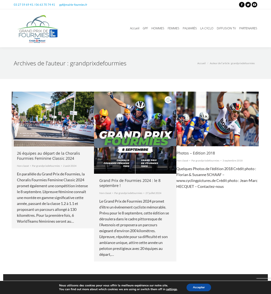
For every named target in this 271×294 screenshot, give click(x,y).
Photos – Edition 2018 (195, 153)
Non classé (23, 165)
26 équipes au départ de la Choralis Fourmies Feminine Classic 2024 (48, 156)
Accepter (199, 287)
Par (46, 165)
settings (171, 289)
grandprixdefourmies (98, 63)
